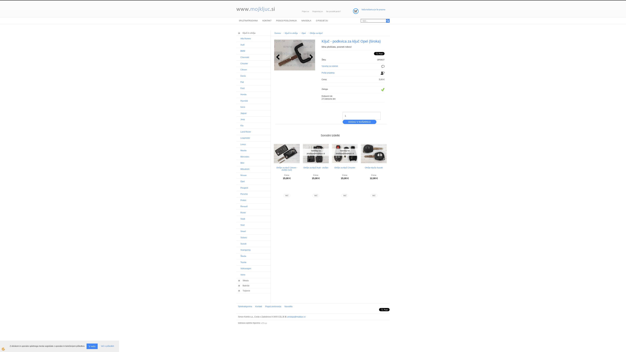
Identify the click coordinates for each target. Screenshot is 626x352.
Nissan (243, 175)
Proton (243, 200)
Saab (242, 219)
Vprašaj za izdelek (330, 66)
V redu (92, 346)
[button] (311, 57)
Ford (242, 88)
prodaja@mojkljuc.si (296, 317)
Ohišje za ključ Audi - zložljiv (315, 168)
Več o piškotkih (107, 346)
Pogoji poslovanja (286, 21)
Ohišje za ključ (316, 33)
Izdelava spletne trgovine (249, 323)
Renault (243, 206)
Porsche (244, 194)
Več (286, 195)
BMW (242, 51)
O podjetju (322, 21)
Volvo (242, 275)
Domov (278, 33)
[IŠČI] (388, 21)
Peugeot (244, 188)
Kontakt (266, 21)
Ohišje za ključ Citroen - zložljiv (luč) (286, 169)
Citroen (243, 70)
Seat (242, 225)
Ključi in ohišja (291, 33)
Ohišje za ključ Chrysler (344, 168)
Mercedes (244, 157)
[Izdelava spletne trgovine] (264, 323)
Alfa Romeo (245, 38)
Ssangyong (245, 250)
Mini (242, 163)
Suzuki (243, 244)
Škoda (243, 256)
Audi (242, 45)
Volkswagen (245, 268)
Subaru (243, 237)
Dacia (243, 76)
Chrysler (244, 63)
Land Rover (245, 132)
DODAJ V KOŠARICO (359, 122)
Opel (242, 181)
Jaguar (243, 113)
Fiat (242, 82)
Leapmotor (245, 138)
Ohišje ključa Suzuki (374, 168)
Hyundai (244, 101)
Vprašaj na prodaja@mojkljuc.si (316, 152)
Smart (243, 231)
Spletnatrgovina (248, 21)
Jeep (242, 119)
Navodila (306, 21)
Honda (243, 94)
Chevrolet (244, 57)
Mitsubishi (244, 169)
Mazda (243, 150)
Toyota (243, 262)
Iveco (242, 107)
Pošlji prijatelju (328, 73)
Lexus (243, 144)
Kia (241, 126)
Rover (243, 213)
